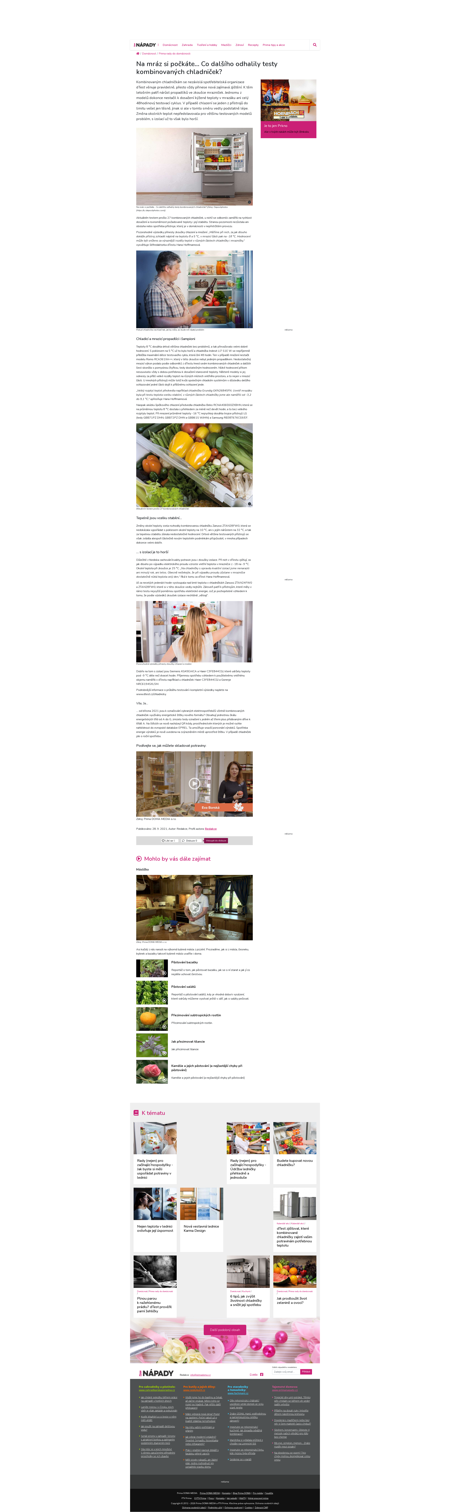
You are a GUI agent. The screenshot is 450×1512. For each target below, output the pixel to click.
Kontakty (226, 1493)
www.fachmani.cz (238, 1393)
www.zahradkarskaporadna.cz (157, 1390)
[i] (194, 166)
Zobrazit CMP (261, 1507)
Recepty (253, 45)
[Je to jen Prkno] (288, 101)
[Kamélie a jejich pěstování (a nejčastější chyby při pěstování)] (152, 1072)
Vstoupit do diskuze (216, 840)
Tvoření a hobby (207, 45)
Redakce (211, 829)
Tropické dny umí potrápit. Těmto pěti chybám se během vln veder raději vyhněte (292, 1401)
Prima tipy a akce (274, 45)
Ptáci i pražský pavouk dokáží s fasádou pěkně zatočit (202, 1451)
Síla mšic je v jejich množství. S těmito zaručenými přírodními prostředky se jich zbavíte (158, 1452)
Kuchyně (246, 1291)
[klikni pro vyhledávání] (314, 45)
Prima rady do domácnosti (161, 1291)
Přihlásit (306, 1371)
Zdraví (240, 45)
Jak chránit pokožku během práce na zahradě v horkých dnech (159, 1399)
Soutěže (269, 1493)
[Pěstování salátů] (152, 992)
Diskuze (191, 840)
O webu (254, 1374)
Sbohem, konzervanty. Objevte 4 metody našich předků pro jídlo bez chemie (292, 1433)
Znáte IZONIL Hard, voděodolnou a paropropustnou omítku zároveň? (248, 1417)
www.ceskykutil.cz (194, 1390)
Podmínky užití (215, 1507)
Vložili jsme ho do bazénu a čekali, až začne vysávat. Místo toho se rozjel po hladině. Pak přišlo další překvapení (203, 1403)
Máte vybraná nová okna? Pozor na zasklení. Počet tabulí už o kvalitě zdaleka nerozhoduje (202, 1417)
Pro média (258, 1493)
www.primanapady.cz (285, 1390)
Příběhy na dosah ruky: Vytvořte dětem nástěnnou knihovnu (291, 1412)
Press (211, 1498)
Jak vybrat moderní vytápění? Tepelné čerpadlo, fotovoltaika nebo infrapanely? (201, 1440)
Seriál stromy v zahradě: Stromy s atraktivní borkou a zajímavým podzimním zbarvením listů (158, 1439)
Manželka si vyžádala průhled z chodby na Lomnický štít (246, 1441)
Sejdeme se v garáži (240, 1459)
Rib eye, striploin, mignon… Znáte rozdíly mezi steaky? (292, 1444)
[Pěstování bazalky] (152, 968)
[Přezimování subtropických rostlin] (152, 1019)
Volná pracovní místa (258, 1498)
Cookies (249, 1507)
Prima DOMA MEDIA (210, 1493)
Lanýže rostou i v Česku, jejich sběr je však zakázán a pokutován (159, 1408)
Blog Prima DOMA (242, 1493)
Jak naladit (232, 1498)
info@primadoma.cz (200, 1375)
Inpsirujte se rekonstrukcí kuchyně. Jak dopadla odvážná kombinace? (246, 1430)
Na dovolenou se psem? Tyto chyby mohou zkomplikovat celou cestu (292, 1456)
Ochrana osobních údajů (194, 1507)
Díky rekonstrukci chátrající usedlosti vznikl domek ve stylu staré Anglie (246, 1404)
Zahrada (187, 45)
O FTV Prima (200, 1498)
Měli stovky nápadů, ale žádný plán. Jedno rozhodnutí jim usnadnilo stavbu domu (201, 1463)
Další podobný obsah (225, 1330)
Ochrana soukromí (233, 1507)
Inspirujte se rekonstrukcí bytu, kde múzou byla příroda (247, 1451)
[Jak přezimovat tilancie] (152, 1045)
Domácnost (170, 45)
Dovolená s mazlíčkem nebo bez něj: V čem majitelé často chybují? (292, 1421)
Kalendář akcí (283, 1223)
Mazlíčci (226, 45)
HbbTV (242, 1498)
